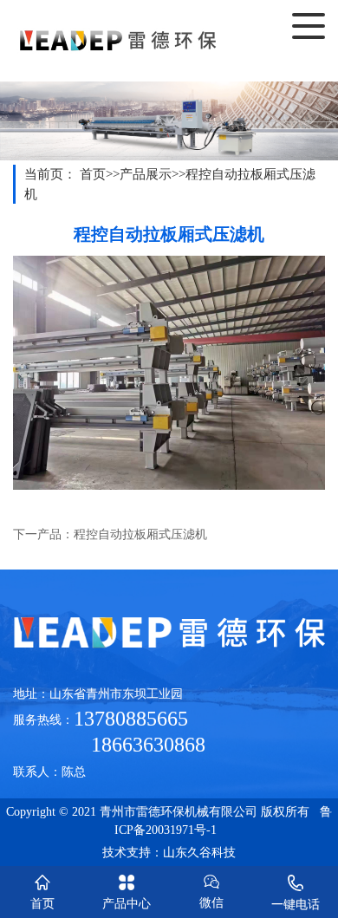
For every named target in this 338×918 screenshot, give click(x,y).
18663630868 (109, 744)
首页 (93, 174)
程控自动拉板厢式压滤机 (140, 534)
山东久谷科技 (199, 852)
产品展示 (146, 174)
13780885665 (131, 718)
